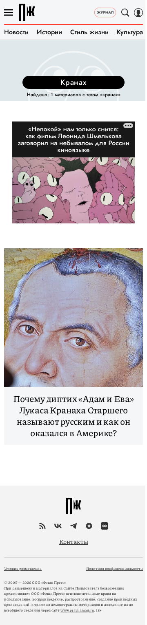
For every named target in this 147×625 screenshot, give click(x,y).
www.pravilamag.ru (77, 610)
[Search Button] (125, 12)
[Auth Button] (138, 12)
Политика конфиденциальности (114, 568)
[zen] (89, 526)
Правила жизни (27, 12)
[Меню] (8, 12)
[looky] (104, 526)
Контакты (73, 541)
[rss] (42, 526)
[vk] (58, 526)
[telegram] (73, 526)
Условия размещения (23, 568)
